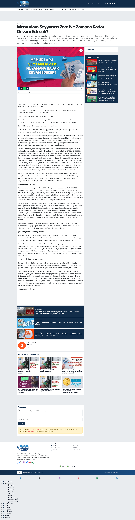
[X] (21, 462)
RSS (20, 472)
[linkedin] (117, 478)
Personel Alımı (80, 9)
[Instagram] (24, 462)
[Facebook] (18, 462)
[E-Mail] (28, 348)
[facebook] (20, 478)
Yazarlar (8, 508)
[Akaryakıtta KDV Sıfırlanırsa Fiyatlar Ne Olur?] (50, 363)
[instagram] (59, 478)
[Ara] (117, 4)
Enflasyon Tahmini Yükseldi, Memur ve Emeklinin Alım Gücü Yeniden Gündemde (72, 371)
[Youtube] (30, 462)
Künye (7, 516)
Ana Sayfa (8, 482)
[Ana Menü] (117, 9)
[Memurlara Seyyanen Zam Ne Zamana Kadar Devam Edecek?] (50, 67)
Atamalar (34, 9)
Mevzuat (71, 9)
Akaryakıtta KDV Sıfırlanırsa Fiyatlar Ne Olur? (49, 370)
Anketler (8, 514)
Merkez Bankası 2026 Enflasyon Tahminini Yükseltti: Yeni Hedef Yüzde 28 (28, 390)
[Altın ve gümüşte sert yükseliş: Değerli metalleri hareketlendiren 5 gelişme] (72, 382)
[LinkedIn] (27, 462)
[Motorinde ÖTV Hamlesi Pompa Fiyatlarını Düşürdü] (50, 382)
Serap (29, 344)
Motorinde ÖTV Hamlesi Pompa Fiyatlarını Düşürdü (50, 389)
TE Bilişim (115, 472)
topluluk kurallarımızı (34, 429)
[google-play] (71, 466)
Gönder (21, 424)
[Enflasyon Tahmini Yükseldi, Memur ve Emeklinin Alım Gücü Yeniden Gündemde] (72, 363)
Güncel (41, 9)
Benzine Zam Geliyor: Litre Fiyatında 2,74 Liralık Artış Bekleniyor (26, 371)
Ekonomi (27, 9)
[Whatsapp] (32, 462)
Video (7, 506)
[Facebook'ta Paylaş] (19, 88)
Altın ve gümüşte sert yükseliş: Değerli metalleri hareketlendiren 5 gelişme (71, 390)
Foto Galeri (9, 504)
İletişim (7, 518)
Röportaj (8, 510)
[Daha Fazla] (27, 88)
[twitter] (40, 478)
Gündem (20, 9)
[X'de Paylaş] (21, 88)
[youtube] (78, 478)
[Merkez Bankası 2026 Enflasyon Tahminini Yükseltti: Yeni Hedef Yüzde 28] (28, 382)
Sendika (64, 9)
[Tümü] (116, 50)
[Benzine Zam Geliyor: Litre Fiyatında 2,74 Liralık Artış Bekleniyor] (28, 363)
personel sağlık (13, 502)
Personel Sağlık (31, 431)
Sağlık (58, 9)
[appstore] (63, 466)
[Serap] (22, 345)
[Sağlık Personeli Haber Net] (23, 3)
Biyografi (8, 512)
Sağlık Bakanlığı (50, 9)
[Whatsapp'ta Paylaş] (24, 88)
